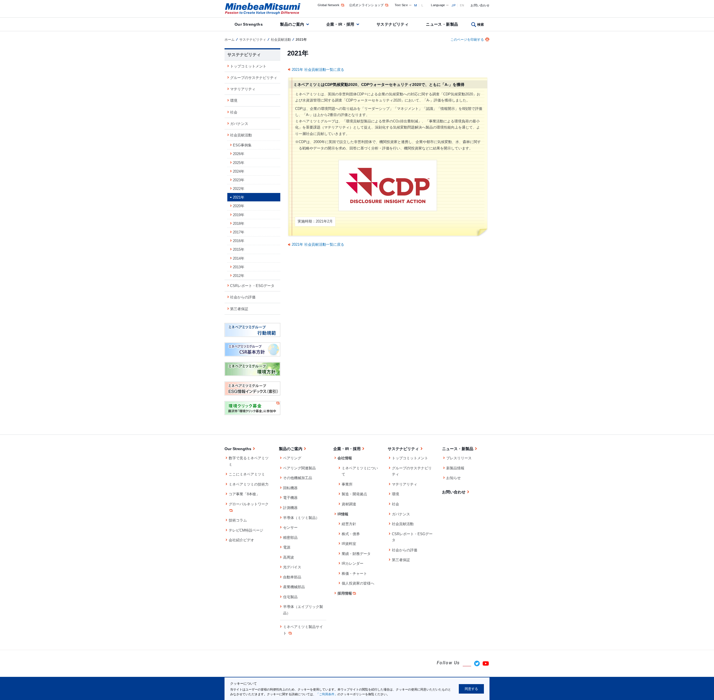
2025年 (238, 163)
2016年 (238, 241)
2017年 (238, 232)
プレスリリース (459, 458)
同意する (471, 689)
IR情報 (342, 514)
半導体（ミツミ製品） (301, 518)
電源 (286, 547)
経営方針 (349, 524)
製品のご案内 (292, 24)
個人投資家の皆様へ (358, 583)
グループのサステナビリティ (253, 78)
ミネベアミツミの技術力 (249, 484)
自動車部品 (292, 577)
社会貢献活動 (281, 40)
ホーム (230, 40)
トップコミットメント (248, 66)
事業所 (347, 484)
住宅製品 (290, 597)
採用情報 (344, 593)
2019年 (238, 215)
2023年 (238, 180)
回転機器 (290, 488)
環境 (233, 100)
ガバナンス (239, 124)
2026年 (238, 154)
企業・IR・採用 (340, 24)
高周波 (288, 557)
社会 (233, 112)
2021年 (238, 197)
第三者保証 (239, 309)
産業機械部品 (294, 587)
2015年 (238, 249)
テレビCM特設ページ (246, 530)
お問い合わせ (480, 5)
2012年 (238, 276)
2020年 (238, 206)
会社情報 (344, 458)
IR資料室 (349, 544)
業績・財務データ (356, 554)
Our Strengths (249, 24)
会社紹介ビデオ (241, 540)
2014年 (238, 258)
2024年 (238, 171)
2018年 (238, 223)
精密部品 (290, 537)
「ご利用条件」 (326, 694)
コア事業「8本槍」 (244, 494)
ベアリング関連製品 (299, 468)
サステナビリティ (393, 24)
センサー (290, 527)
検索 (480, 24)
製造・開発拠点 (354, 494)
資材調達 (349, 504)
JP (453, 5)
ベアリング (292, 458)
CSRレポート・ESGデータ (252, 286)
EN (462, 5)
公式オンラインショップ (366, 5)
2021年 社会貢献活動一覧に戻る (318, 69)
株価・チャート (354, 573)
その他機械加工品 (297, 478)
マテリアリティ (242, 89)
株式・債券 (351, 534)
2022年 (238, 189)
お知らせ (453, 478)
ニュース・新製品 (442, 24)
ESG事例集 (242, 145)
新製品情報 (455, 468)
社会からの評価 (242, 297)
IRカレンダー (352, 563)
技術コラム (238, 520)
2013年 (238, 267)
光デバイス (292, 567)
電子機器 (290, 498)
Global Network (329, 5)
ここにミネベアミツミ (247, 474)
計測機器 (290, 508)
